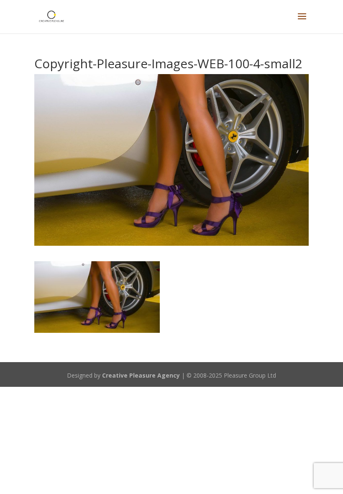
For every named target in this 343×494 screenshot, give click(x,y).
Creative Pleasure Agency (141, 375)
